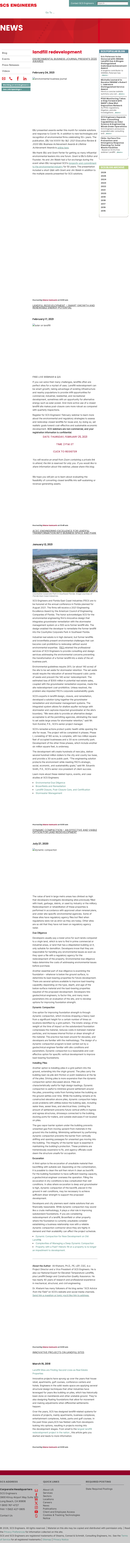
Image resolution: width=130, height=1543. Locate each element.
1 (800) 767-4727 (9, 1505)
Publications (50, 1508)
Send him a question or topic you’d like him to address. (60, 1295)
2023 (103, 183)
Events (6, 59)
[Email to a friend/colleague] (4, 79)
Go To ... (50, 12)
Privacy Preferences (14, 1531)
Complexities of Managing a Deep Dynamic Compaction (65, 1243)
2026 (103, 172)
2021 (103, 190)
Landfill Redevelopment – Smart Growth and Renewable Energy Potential (63, 307)
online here (63, 147)
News (46, 1505)
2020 (103, 193)
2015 (103, 210)
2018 (103, 200)
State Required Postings (99, 1489)
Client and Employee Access (59, 1511)
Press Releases (10, 65)
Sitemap (47, 1539)
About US (48, 1489)
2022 (103, 186)
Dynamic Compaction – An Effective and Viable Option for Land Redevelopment (64, 831)
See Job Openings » (12, 89)
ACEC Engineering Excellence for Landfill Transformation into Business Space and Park (64, 532)
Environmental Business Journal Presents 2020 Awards (64, 60)
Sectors (47, 1496)
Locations (48, 1499)
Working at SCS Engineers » (16, 85)
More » (105, 75)
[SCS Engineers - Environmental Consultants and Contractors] (18, 6)
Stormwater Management (49, 793)
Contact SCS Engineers (82, 3)
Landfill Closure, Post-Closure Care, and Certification (63, 789)
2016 (103, 207)
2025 (103, 176)
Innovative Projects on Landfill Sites (58, 1352)
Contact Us (6, 1515)
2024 (103, 179)
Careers (47, 1502)
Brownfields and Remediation (51, 786)
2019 (103, 197)
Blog (4, 53)
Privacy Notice (60, 1539)
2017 (103, 203)
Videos (6, 71)
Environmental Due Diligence (50, 782)
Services (48, 1492)
